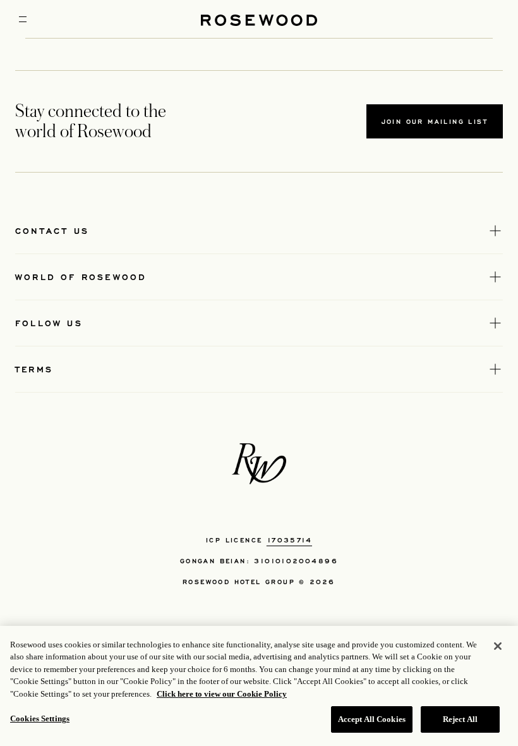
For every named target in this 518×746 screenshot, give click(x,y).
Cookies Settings (39, 718)
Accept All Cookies (372, 719)
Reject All (460, 719)
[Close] (498, 646)
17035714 (289, 539)
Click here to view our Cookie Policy (222, 694)
